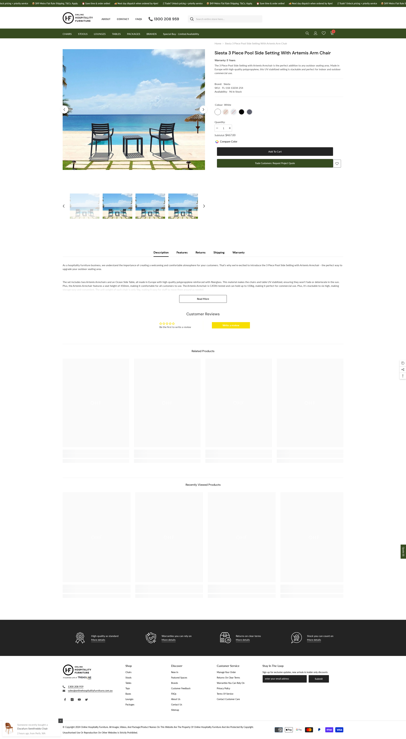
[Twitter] (86, 699)
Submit (319, 678)
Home (218, 43)
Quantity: (220, 121)
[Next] (203, 109)
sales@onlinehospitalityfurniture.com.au (90, 690)
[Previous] (64, 109)
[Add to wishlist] (337, 164)
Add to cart (275, 151)
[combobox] (228, 19)
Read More (203, 298)
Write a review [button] (231, 325)
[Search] (225, 19)
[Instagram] (72, 699)
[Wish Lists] (324, 33)
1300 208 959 (75, 686)
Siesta (227, 83)
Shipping (219, 252)
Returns (201, 252)
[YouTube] (79, 699)
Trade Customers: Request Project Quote (275, 163)
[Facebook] (65, 699)
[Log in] (315, 33)
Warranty (238, 252)
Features (182, 252)
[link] (96, 455)
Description (161, 252)
